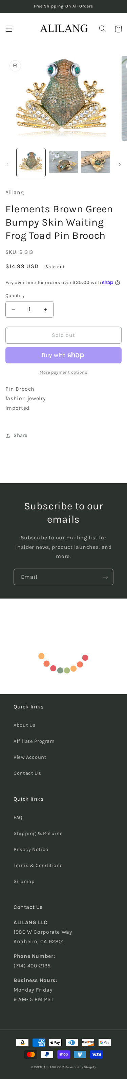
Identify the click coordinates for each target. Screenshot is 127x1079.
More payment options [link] (64, 372)
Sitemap (24, 881)
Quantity (14, 295)
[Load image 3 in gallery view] (95, 162)
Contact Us (27, 773)
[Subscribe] (105, 577)
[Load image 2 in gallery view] (63, 162)
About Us (25, 725)
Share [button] (21, 435)
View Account (30, 757)
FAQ (18, 817)
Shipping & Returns (38, 833)
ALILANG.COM (54, 1067)
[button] (9, 29)
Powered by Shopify (80, 1067)
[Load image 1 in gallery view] (31, 162)
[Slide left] (7, 164)
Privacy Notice (31, 849)
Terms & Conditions (38, 865)
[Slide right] (119, 164)
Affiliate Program (34, 741)
